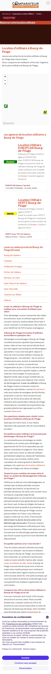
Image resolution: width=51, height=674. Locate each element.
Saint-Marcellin (11, 289)
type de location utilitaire (32, 465)
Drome (24, 176)
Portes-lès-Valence (12, 272)
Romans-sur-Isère (12, 277)
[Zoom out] (5, 80)
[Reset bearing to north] (5, 84)
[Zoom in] (5, 76)
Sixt (34, 389)
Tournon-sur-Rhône (12, 294)
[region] (25, 99)
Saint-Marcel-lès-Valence (15, 283)
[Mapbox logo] (8, 123)
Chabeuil (8, 261)
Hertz (42, 389)
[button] (6, 106)
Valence (7, 300)
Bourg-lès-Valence (12, 255)
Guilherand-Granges (13, 266)
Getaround (16, 411)
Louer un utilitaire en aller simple (18, 563)
